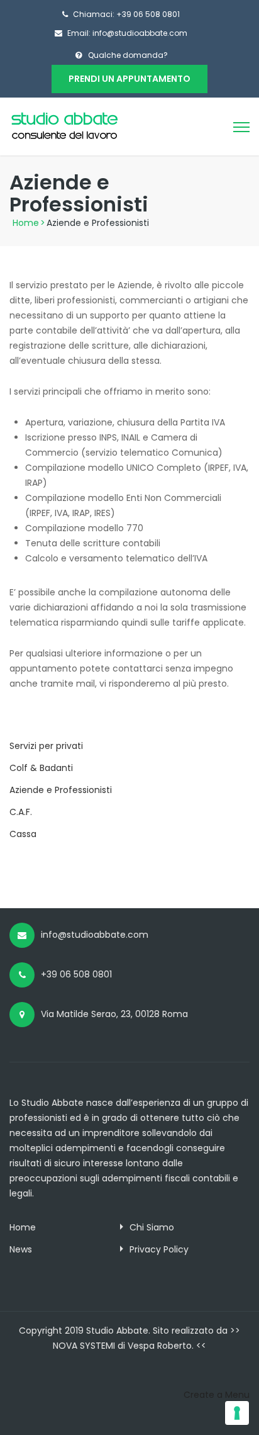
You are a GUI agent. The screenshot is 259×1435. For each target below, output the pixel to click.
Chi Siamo (152, 1227)
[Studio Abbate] (64, 126)
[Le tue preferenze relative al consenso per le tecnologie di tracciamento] (237, 1413)
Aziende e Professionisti (60, 790)
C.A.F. (20, 812)
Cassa (22, 834)
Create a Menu (217, 1394)
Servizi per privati (46, 746)
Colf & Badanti (41, 768)
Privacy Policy (159, 1249)
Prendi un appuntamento (129, 78)
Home (26, 223)
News (20, 1249)
